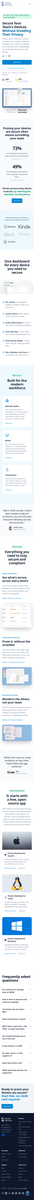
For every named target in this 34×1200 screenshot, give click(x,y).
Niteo (25, 1188)
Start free (17, 62)
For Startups (22, 1157)
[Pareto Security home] (7, 4)
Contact (4, 1171)
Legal (3, 1180)
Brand (20, 1177)
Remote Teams (6, 1154)
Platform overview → (11, 868)
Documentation (6, 1177)
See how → (9, 423)
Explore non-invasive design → (13, 720)
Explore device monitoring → (12, 598)
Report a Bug (6, 1174)
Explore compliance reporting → (13, 662)
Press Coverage (23, 1180)
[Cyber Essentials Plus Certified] (27, 1193)
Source (23, 868)
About (20, 1174)
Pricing (21, 1168)
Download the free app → (17, 68)
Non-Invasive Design (25, 1146)
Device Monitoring (24, 1137)
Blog (3, 1168)
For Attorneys (23, 1154)
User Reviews (23, 1171)
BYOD (3, 1157)
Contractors (5, 1160)
